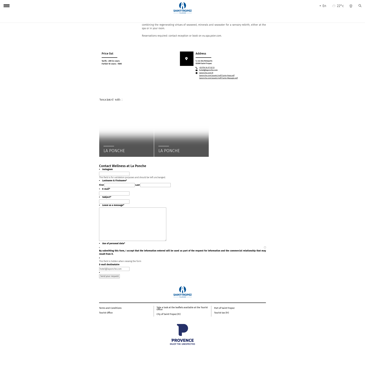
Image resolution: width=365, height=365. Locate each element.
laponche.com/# (206, 73)
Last (137, 185)
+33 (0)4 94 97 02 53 (206, 67)
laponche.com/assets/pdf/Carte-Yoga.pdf (216, 75)
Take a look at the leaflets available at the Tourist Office (182, 308)
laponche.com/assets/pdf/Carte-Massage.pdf (218, 78)
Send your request (109, 276)
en (324, 6)
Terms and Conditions (110, 308)
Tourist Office (106, 313)
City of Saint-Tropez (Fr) (169, 314)
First (101, 185)
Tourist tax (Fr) (221, 313)
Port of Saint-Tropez (224, 308)
